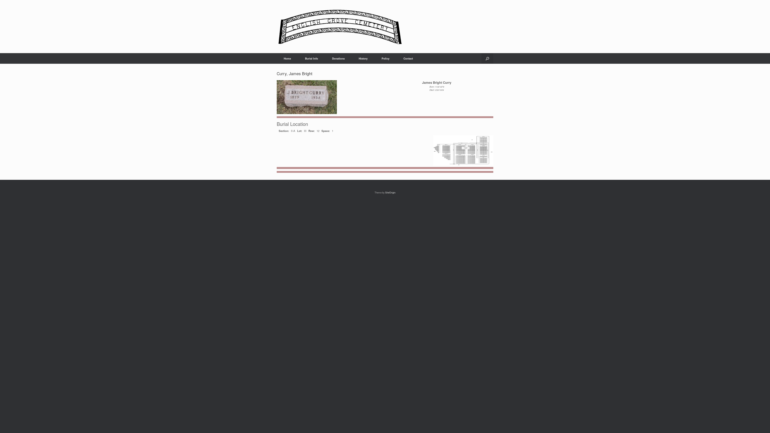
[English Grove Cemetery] (339, 26)
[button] (487, 58)
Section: (284, 131)
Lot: (299, 131)
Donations (338, 58)
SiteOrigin (390, 192)
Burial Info (311, 58)
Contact (408, 58)
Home (287, 58)
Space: (325, 131)
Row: (311, 131)
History (363, 58)
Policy (385, 58)
